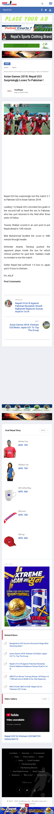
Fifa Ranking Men (29, 764)
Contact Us (41, 775)
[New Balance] (27, 416)
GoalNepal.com (11, 3)
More (43, 430)
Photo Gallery (29, 757)
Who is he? (28, 775)
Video (41, 757)
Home (6, 67)
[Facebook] (41, 10)
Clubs (16, 757)
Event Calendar (39, 771)
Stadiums (16, 775)
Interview (25, 753)
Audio (20, 760)
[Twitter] (46, 10)
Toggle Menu (50, 3)
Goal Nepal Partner (21, 771)
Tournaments (39, 753)
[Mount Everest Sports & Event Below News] (27, 407)
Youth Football (33, 760)
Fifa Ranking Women (28, 768)
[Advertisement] (27, 165)
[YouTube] (50, 10)
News (14, 67)
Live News (13, 753)
